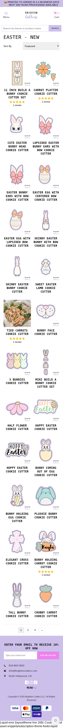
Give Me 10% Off (48, 655)
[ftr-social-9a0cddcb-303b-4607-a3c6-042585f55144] (31, 682)
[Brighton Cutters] (31, 14)
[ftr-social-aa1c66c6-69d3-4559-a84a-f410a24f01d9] (27, 682)
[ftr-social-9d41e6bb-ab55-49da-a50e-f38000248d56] (36, 682)
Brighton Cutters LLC (35, 696)
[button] (17, 102)
